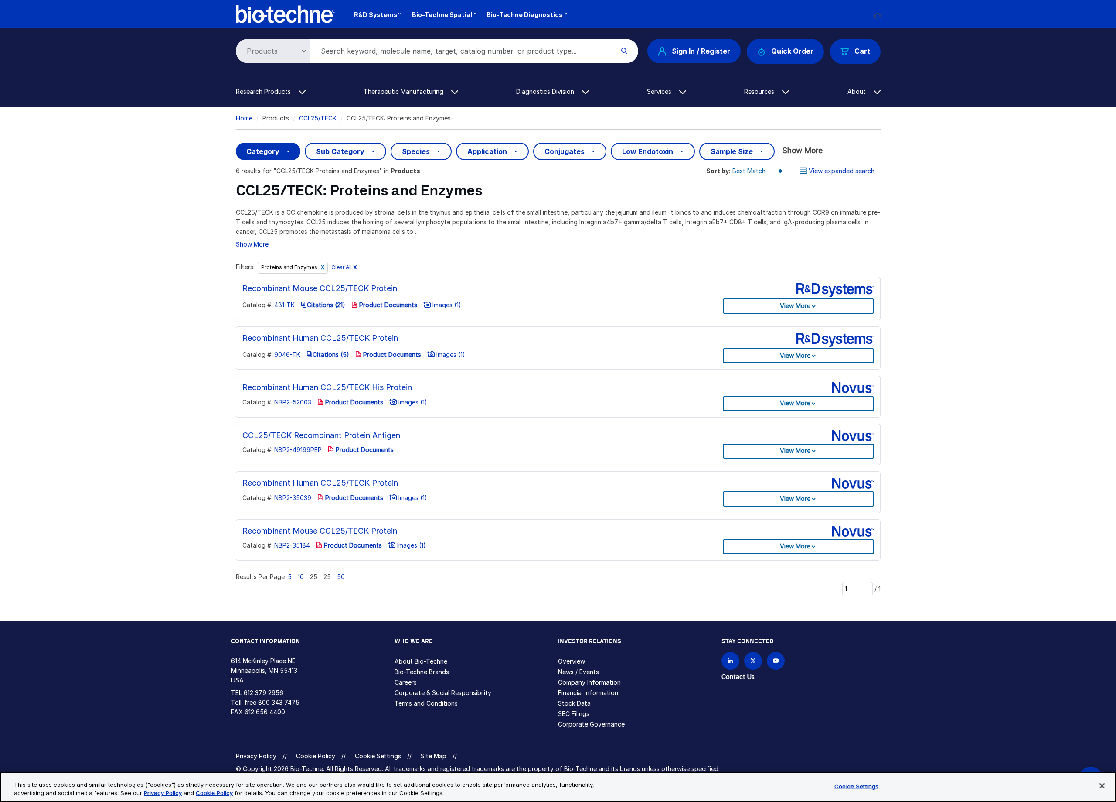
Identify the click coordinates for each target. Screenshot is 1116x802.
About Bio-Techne (421, 661)
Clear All (344, 267)
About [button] (857, 91)
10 (301, 576)
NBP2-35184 (292, 545)
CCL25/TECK (318, 118)
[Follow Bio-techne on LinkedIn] (730, 661)
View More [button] (795, 305)
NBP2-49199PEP (298, 449)
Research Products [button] (264, 91)
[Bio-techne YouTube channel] (776, 661)
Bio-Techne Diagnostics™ (527, 14)
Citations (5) (331, 354)
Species (416, 151)
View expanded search (841, 171)
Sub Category (340, 151)
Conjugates (564, 151)
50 (341, 576)
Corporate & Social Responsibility (443, 692)
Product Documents (387, 304)
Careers (406, 682)
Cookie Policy (315, 756)
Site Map (433, 756)
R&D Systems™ (377, 14)
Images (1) (446, 304)
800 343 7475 (278, 702)
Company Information (589, 682)
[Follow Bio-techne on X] (753, 661)
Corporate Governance (591, 724)
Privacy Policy (256, 756)
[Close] (1102, 785)
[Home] (286, 13)
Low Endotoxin (647, 151)
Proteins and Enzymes (290, 267)
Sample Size (732, 151)
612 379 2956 (263, 692)
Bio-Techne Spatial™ (444, 14)
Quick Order (792, 51)
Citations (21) (326, 304)
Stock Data (574, 703)
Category (262, 151)
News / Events (578, 671)
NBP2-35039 (292, 497)
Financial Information (588, 692)
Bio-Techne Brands (422, 671)
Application (487, 151)
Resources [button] (760, 91)
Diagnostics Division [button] (546, 91)
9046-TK (287, 354)
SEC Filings (573, 713)
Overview (571, 661)
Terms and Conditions (426, 703)
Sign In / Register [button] (701, 51)
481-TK (284, 304)
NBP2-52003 (292, 402)
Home (244, 118)
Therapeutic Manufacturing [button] (404, 91)
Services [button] (660, 91)
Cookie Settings (378, 756)
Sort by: (718, 171)
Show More (802, 150)
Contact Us (738, 676)
